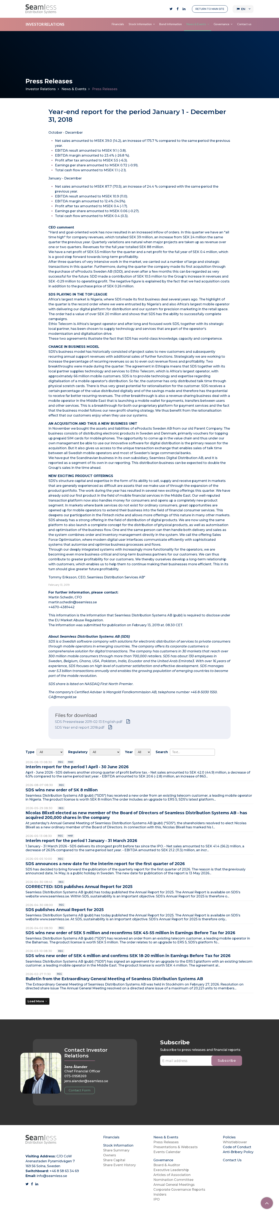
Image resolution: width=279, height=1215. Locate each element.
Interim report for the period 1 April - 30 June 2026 (77, 766)
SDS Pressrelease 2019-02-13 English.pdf (88, 722)
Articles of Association (172, 1175)
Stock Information (140, 24)
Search (162, 752)
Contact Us (232, 1160)
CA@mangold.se (62, 697)
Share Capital (114, 1160)
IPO (156, 1199)
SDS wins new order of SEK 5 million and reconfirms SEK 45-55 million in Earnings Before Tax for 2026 (130, 932)
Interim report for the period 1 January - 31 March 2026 (81, 840)
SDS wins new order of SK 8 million (62, 789)
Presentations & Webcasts (175, 1147)
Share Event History (119, 1165)
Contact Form (79, 1090)
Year (129, 752)
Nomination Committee (173, 1180)
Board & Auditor (166, 1165)
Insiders (159, 1194)
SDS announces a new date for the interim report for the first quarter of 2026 (105, 863)
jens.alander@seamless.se (86, 1081)
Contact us (244, 24)
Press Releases (166, 1142)
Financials (118, 24)
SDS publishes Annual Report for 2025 (65, 909)
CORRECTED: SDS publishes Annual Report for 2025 (79, 886)
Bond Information (170, 24)
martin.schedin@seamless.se (72, 602)
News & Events (196, 24)
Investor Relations (41, 89)
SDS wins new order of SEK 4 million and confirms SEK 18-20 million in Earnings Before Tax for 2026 (128, 955)
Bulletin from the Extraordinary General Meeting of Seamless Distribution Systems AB (114, 978)
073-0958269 (75, 1076)
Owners (109, 1155)
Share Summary (116, 1150)
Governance (221, 24)
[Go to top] (267, 1203)
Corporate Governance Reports (179, 1189)
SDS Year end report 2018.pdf (79, 727)
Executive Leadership (171, 1170)
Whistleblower (235, 1142)
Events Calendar (167, 1152)
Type (30, 752)
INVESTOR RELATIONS (45, 24)
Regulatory (78, 752)
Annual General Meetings (174, 1185)
